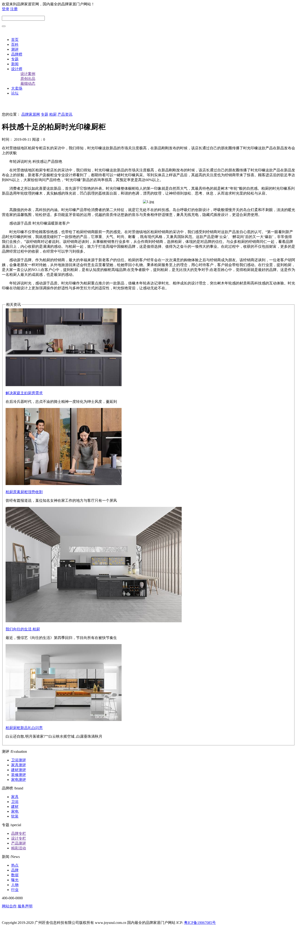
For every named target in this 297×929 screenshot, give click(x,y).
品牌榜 (16, 54)
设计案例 (27, 74)
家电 (15, 811)
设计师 (16, 69)
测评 (15, 49)
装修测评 (18, 775)
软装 (15, 816)
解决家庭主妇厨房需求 (24, 393)
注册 (14, 9)
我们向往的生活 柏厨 (23, 629)
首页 (15, 40)
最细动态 (27, 83)
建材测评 (18, 770)
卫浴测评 (18, 760)
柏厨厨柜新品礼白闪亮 (24, 728)
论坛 (15, 93)
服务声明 (25, 906)
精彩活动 (18, 848)
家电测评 (18, 780)
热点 (15, 865)
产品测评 (18, 843)
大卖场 (16, 88)
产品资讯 (65, 114)
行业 (15, 890)
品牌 (15, 870)
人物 (15, 885)
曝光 (15, 880)
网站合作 (9, 906)
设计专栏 (18, 838)
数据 (15, 875)
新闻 (15, 64)
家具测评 (18, 765)
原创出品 (27, 79)
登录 (5, 9)
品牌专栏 (18, 833)
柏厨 (53, 114)
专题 (15, 59)
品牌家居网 (30, 114)
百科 (15, 44)
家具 (15, 797)
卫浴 (15, 802)
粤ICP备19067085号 (200, 923)
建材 (15, 806)
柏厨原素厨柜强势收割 (24, 492)
